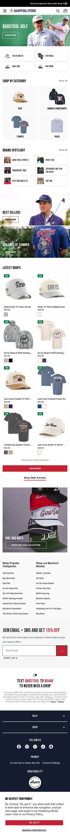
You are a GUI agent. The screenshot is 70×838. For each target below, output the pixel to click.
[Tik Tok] (43, 747)
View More (35, 468)
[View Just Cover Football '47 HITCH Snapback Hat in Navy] (11, 406)
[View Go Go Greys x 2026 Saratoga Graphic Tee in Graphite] (44, 360)
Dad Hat (6, 583)
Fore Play (40, 603)
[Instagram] (27, 747)
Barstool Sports (43, 598)
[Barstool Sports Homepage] (23, 10)
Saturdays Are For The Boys (48, 608)
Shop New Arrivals (35, 477)
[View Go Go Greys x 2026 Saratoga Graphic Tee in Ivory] (40, 360)
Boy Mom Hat (9, 578)
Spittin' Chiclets (43, 573)
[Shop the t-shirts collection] (20, 127)
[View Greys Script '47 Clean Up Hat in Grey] (6, 314)
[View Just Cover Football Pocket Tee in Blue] (40, 406)
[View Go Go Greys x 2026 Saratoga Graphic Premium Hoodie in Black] (11, 360)
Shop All (63, 80)
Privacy (61, 701)
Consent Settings (51, 762)
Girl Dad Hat (8, 573)
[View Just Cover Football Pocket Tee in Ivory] (44, 406)
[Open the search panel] (58, 11)
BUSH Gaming (42, 593)
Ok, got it (34, 822)
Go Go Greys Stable (45, 583)
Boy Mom (40, 613)
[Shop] (51, 747)
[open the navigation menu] (5, 10)
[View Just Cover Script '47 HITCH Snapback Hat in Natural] (40, 452)
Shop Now (10, 219)
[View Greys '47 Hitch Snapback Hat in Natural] (40, 314)
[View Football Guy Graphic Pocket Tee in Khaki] (11, 452)
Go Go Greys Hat (10, 588)
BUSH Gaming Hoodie (13, 598)
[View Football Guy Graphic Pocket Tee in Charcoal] (6, 452)
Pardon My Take (43, 588)
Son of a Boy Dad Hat (12, 593)
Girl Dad (39, 578)
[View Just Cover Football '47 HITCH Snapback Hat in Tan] (6, 406)
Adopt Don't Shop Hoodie (14, 603)
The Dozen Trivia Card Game (15, 613)
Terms (53, 701)
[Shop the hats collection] (20, 99)
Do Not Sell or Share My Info (25, 762)
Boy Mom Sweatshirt (12, 608)
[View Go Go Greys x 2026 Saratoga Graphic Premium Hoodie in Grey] (6, 360)
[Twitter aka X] (35, 747)
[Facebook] (19, 747)
